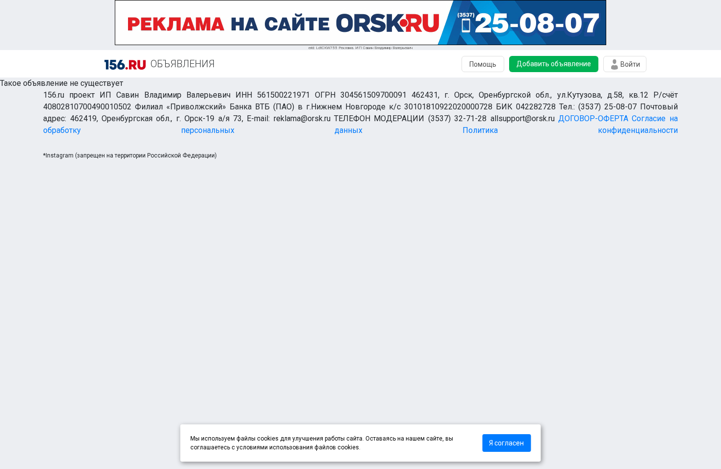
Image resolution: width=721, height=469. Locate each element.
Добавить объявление (553, 64)
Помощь (482, 64)
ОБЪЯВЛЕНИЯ (183, 64)
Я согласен (506, 443)
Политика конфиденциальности (570, 130)
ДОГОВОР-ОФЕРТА (593, 118)
